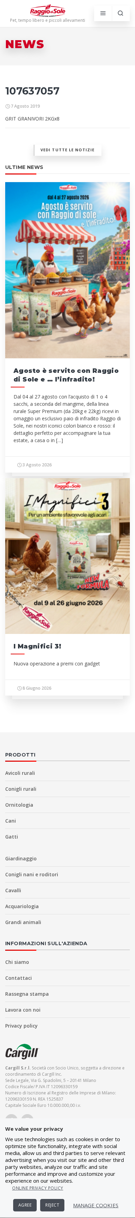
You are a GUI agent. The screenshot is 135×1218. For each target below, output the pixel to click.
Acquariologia (22, 906)
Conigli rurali (20, 789)
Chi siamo (17, 962)
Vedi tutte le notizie (67, 149)
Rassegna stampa (27, 994)
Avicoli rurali (20, 773)
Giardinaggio (21, 858)
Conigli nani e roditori (31, 874)
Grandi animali (23, 922)
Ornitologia (19, 804)
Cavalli (13, 890)
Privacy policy (21, 1025)
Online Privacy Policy (37, 1188)
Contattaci (18, 978)
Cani (10, 820)
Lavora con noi (22, 1009)
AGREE (25, 1205)
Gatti (11, 836)
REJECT (52, 1205)
